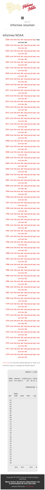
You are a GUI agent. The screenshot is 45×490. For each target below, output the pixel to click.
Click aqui (6, 363)
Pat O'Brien (29, 486)
